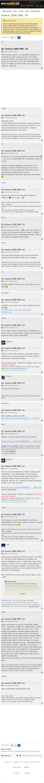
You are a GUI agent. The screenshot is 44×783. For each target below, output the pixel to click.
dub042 (3, 318)
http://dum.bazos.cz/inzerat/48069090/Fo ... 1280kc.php (21, 441)
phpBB (16, 762)
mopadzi (3, 676)
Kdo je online (6, 749)
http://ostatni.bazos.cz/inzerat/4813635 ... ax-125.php (20, 418)
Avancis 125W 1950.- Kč (14, 15)
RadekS (3, 108)
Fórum (23, 6)
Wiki (38, 6)
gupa (7, 544)
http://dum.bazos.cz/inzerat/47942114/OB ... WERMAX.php (17, 311)
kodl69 (3, 612)
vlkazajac (9, 341)
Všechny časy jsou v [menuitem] (32, 755)
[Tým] (20, 755)
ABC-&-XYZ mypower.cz (7, 602)
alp (2, 41)
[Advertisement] (22, 88)
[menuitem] (21, 11)
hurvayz (8, 376)
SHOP (28, 6)
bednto (3, 217)
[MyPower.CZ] (10, 3)
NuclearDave (5, 293)
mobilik (3, 182)
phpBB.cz (26, 767)
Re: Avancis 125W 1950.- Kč (14, 49)
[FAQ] (17, 755)
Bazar (32, 6)
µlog (41, 6)
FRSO (3, 424)
